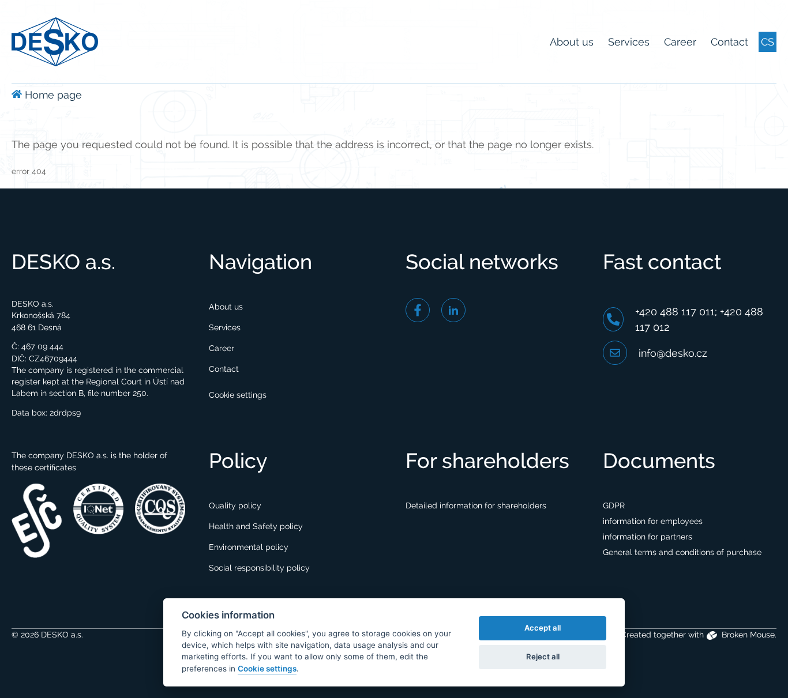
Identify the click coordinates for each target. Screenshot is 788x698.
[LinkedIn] (453, 310)
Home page (52, 95)
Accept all (542, 627)
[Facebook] (418, 310)
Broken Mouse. (747, 634)
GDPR (614, 505)
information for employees (653, 521)
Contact (729, 42)
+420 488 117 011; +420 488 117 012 (699, 319)
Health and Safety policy (256, 526)
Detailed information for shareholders (476, 505)
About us (572, 42)
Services (629, 42)
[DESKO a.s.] (55, 41)
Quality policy (235, 505)
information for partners (647, 536)
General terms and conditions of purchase (682, 552)
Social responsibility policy (259, 567)
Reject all (543, 656)
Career (680, 42)
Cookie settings (238, 394)
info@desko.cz (673, 353)
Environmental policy (248, 547)
